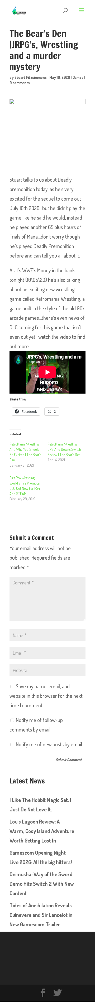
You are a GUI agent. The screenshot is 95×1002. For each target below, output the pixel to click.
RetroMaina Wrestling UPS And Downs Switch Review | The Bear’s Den (64, 449)
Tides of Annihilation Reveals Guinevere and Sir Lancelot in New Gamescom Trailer (41, 915)
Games (78, 77)
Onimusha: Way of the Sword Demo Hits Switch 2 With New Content (42, 884)
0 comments (20, 82)
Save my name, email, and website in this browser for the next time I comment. (46, 696)
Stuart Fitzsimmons (31, 77)
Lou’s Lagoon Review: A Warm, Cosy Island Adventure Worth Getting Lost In (42, 831)
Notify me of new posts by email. (49, 744)
